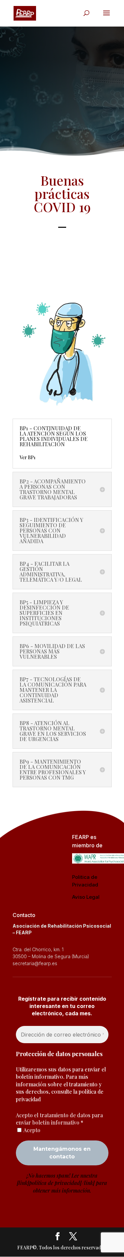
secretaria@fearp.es (35, 963)
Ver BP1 (27, 457)
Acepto (31, 1130)
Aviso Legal (86, 897)
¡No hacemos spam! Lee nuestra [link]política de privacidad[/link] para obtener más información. (62, 1183)
